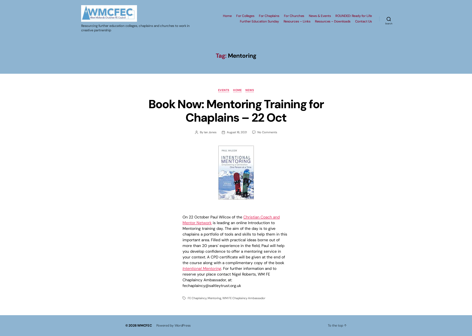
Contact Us (363, 22)
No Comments (267, 132)
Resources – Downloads (332, 22)
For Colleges (245, 16)
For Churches (294, 16)
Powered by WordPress (173, 325)
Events (223, 90)
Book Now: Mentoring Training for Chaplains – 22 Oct (236, 111)
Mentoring (214, 298)
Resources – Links (297, 22)
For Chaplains (269, 16)
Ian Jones (210, 132)
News (249, 90)
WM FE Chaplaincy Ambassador (243, 298)
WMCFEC (144, 325)
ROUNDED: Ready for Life (353, 16)
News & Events (320, 16)
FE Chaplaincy (197, 298)
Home (227, 16)
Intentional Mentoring (202, 268)
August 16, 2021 (237, 132)
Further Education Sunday (259, 22)
